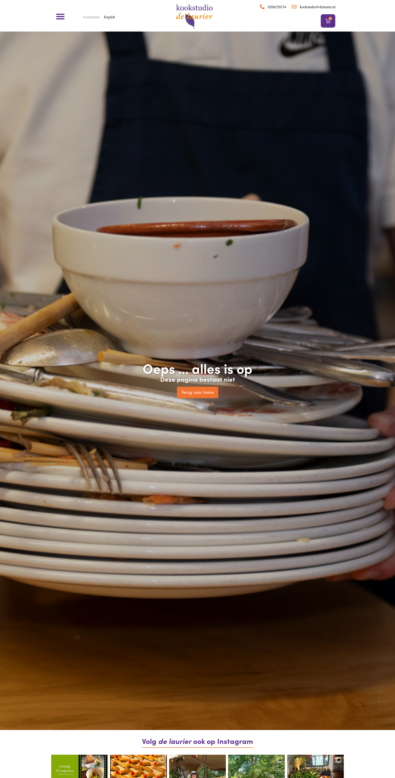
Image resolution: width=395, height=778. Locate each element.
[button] (60, 16)
